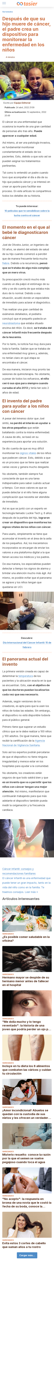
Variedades (7, 12)
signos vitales (28, 453)
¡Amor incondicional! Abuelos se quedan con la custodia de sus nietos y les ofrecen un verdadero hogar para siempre (26, 1114)
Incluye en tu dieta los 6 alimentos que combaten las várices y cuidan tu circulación (26, 1069)
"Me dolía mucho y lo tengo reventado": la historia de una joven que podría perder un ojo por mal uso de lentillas (26, 1025)
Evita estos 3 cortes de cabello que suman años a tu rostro (24, 1245)
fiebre (5, 263)
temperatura (25, 676)
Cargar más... (27, 1255)
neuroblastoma (11, 323)
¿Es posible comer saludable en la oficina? (26, 938)
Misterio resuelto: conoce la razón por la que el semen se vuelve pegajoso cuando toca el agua (26, 1158)
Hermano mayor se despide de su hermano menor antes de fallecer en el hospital (25, 981)
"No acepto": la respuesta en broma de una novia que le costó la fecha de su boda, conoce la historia (26, 1202)
